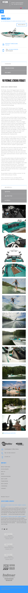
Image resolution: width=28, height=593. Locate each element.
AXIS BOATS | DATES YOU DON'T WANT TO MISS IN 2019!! (13, 506)
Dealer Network (6, 476)
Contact (3, 488)
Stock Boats (5, 469)
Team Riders (4, 481)
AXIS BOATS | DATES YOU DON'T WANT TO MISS (13, 516)
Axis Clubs (4, 478)
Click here (11, 44)
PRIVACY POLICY (5, 496)
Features (8, 72)
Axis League (4, 483)
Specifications (9, 68)
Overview (8, 63)
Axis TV (3, 471)
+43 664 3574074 (18, 4)
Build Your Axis (5, 466)
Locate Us (7, 456)
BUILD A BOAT (21, 24)
